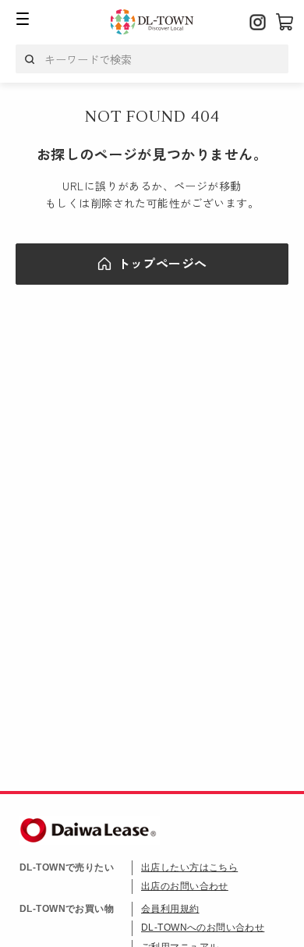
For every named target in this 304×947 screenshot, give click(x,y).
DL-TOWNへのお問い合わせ (202, 927)
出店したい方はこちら (189, 867)
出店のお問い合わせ (184, 886)
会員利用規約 (170, 908)
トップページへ (162, 263)
